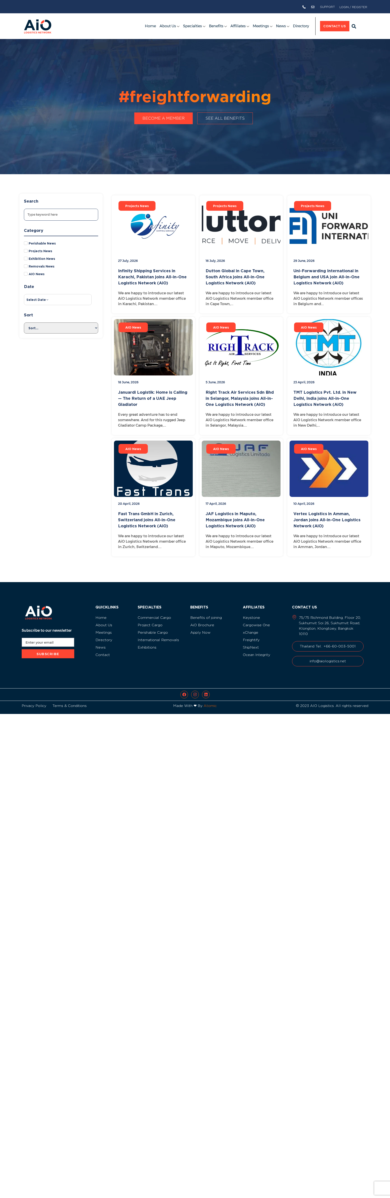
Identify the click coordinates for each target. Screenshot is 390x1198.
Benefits (216, 26)
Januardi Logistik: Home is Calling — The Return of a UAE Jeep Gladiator (152, 398)
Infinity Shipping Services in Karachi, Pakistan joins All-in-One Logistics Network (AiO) (152, 276)
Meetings (261, 26)
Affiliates (238, 26)
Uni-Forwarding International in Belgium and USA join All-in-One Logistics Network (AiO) (326, 276)
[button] (354, 26)
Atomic (210, 706)
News (281, 26)
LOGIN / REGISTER (353, 7)
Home (150, 26)
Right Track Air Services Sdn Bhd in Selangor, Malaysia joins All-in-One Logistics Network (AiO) (240, 398)
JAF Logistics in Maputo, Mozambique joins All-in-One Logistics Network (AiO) (235, 519)
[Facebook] (184, 694)
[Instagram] (195, 694)
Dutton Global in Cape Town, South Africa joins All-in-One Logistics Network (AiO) (235, 276)
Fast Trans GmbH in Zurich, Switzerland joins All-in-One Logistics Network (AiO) (146, 519)
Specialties (192, 26)
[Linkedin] (206, 694)
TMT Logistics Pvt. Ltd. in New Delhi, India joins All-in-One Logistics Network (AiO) (325, 398)
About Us (168, 26)
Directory (301, 26)
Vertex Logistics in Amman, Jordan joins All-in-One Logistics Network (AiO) (326, 519)
